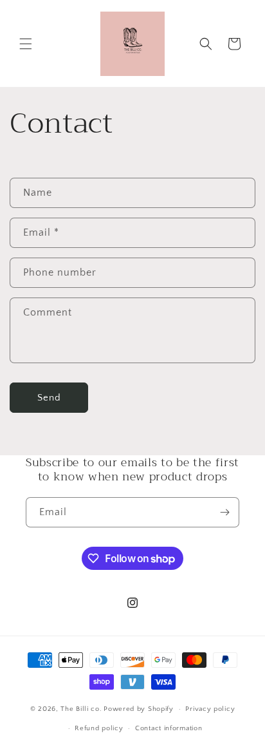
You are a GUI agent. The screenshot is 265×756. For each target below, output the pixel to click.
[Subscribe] (224, 512)
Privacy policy (210, 709)
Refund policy (99, 728)
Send (49, 397)
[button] (26, 44)
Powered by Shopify (139, 709)
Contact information (168, 728)
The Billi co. (81, 709)
